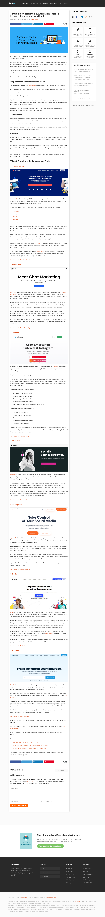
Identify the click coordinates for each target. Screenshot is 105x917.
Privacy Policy (70, 874)
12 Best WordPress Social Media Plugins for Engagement (29, 748)
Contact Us (69, 871)
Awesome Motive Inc (52, 897)
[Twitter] (73, 17)
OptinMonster (87, 868)
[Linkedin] (82, 17)
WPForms (86, 871)
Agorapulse (13, 538)
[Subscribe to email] (90, 17)
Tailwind (56, 366)
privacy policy (31, 781)
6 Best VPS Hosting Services (81, 87)
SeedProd (86, 877)
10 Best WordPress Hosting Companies (83, 69)
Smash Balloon (14, 199)
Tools (64, 3)
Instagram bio (49, 633)
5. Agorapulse (16, 505)
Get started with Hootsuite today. (20, 500)
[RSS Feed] (86, 17)
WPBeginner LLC (25, 897)
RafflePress (86, 880)
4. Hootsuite (15, 441)
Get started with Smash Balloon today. (21, 260)
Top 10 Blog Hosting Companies (82, 77)
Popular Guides (35, 3)
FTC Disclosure (70, 880)
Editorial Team (34, 19)
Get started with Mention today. (19, 716)
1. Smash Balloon (17, 166)
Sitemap (68, 883)
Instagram (16, 214)
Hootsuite (13, 474)
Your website (17, 222)
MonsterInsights (87, 874)
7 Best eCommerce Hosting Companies (83, 83)
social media (32, 85)
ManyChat (13, 292)
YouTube (15, 219)
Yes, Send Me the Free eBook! (50, 846)
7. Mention (14, 651)
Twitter (15, 216)
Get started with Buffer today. (19, 646)
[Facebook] (77, 17)
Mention (12, 685)
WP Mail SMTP (87, 883)
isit (13, 3)
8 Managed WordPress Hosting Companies (81, 90)
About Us (69, 868)
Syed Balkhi (77, 901)
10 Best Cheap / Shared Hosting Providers (82, 72)
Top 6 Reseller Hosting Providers (82, 85)
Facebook (16, 211)
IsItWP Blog (25, 3)
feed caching (41, 251)
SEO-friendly (38, 243)
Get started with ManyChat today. (20, 328)
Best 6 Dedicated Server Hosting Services (82, 94)
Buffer (12, 612)
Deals (45, 3)
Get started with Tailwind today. (19, 436)
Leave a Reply (61, 770)
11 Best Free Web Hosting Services (82, 75)
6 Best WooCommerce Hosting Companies (81, 80)
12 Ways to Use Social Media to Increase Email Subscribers (30, 745)
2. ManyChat (15, 265)
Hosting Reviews (55, 3)
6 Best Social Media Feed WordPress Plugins (26, 743)
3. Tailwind (14, 333)
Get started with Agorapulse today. (20, 569)
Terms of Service (71, 877)
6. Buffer (13, 574)
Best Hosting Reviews (82, 65)
